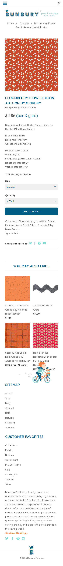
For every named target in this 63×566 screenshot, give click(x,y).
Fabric (51, 221)
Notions (9, 455)
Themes (9, 479)
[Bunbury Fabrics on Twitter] (6, 538)
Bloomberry (24, 143)
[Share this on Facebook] (34, 243)
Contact (9, 408)
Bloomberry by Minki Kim (33, 221)
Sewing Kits (11, 474)
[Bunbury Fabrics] (31, 13)
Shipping (10, 422)
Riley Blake (11, 107)
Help (7, 412)
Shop (8, 398)
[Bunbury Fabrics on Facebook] (12, 538)
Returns (9, 417)
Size (7, 180)
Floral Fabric (29, 225)
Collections (11, 445)
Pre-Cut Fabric (13, 464)
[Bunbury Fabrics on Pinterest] (18, 538)
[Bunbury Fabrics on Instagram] (23, 538)
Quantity (10, 195)
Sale (7, 469)
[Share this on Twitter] (30, 243)
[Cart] (59, 4)
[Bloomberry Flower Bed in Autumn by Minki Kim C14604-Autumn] (31, 65)
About (8, 393)
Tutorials (9, 427)
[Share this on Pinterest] (39, 243)
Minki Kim (21, 139)
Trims (8, 484)
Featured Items (13, 225)
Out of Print (11, 459)
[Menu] (5, 4)
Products (42, 225)
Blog (7, 403)
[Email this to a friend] (44, 243)
